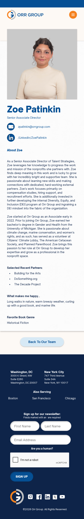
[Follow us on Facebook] (39, 496)
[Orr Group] (25, 14)
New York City (54, 372)
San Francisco (41, 398)
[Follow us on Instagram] (30, 496)
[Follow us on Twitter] (55, 496)
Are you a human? (42, 448)
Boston (13, 398)
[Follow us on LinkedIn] (47, 496)
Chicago (70, 398)
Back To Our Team (42, 342)
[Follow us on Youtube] (62, 496)
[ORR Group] (17, 496)
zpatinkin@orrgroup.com (34, 126)
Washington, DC (22, 372)
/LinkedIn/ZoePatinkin (32, 137)
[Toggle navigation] (73, 15)
